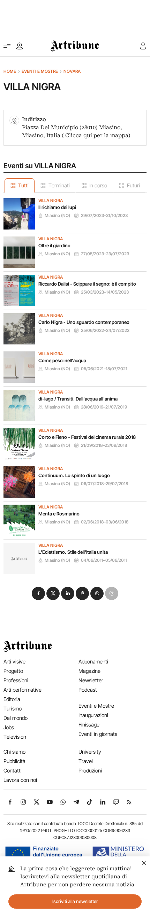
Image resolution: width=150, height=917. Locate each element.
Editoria (11, 699)
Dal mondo (15, 718)
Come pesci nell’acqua (62, 360)
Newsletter (90, 680)
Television (14, 736)
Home (9, 71)
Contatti (12, 770)
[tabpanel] (75, 383)
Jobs (8, 727)
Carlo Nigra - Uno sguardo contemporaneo (83, 322)
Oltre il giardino (54, 245)
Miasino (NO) (57, 215)
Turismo (12, 708)
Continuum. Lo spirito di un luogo (74, 475)
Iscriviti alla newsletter (75, 901)
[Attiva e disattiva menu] (6, 46)
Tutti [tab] (23, 185)
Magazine (89, 671)
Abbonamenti (93, 661)
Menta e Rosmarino (59, 513)
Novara (72, 71)
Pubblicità (14, 761)
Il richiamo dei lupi (57, 207)
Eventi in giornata (98, 734)
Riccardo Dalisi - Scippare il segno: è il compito (87, 284)
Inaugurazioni (93, 715)
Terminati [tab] (59, 185)
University (89, 751)
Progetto (13, 671)
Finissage (88, 724)
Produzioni (90, 770)
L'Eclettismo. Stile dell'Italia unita (73, 552)
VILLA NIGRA (50, 200)
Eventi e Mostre (40, 71)
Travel (85, 761)
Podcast (87, 689)
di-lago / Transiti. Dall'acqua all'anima (78, 399)
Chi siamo (14, 751)
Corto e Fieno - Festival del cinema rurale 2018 (87, 437)
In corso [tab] (98, 185)
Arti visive (14, 661)
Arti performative (22, 689)
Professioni (15, 680)
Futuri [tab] (133, 185)
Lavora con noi (20, 780)
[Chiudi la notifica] (144, 862)
